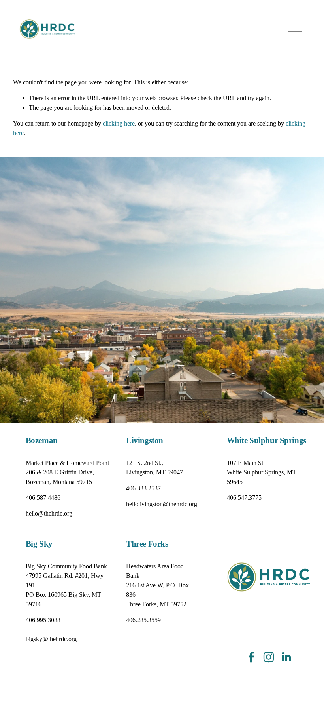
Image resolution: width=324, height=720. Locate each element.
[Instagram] (268, 657)
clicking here (119, 123)
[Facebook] (251, 657)
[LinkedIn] (286, 657)
